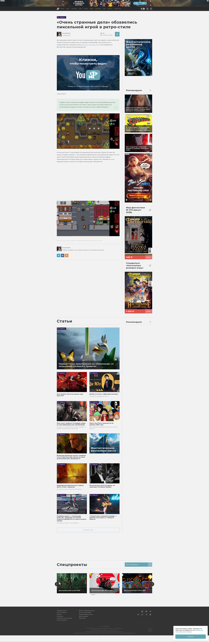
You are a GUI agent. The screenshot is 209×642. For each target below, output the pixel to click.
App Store (85, 45)
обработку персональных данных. (189, 631)
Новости (62, 17)
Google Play (94, 45)
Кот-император (66, 33)
